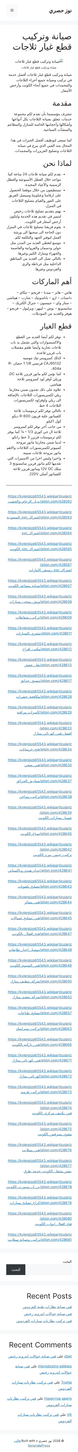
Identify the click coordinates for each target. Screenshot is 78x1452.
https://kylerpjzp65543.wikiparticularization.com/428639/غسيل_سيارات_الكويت (40, 812)
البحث (67, 1261)
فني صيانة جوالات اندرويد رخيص (48, 1314)
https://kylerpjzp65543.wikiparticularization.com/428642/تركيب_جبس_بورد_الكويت (40, 849)
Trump (66, 1382)
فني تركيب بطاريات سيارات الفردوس (44, 1321)
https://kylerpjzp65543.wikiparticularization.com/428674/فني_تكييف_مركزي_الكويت (40, 1107)
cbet (68, 1356)
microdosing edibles (55, 1366)
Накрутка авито (58, 1398)
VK (69, 1415)
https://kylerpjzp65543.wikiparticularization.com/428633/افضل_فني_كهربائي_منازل (40, 728)
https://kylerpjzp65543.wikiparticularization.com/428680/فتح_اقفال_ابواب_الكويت (40, 1218)
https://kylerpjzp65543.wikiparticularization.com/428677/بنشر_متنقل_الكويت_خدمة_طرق (40, 1166)
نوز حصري (60, 10)
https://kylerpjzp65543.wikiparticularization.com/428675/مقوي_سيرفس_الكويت (40, 1129)
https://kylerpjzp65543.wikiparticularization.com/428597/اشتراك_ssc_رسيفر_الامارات (40, 564)
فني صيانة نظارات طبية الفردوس (47, 1307)
